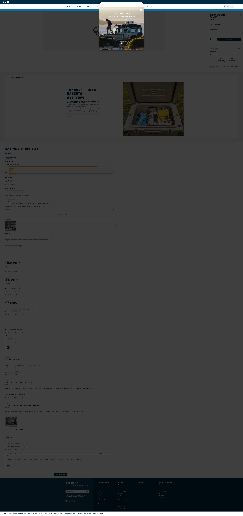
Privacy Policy (78, 513)
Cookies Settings (187, 513)
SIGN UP (121, 43)
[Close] (241, 513)
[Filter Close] (141, 10)
